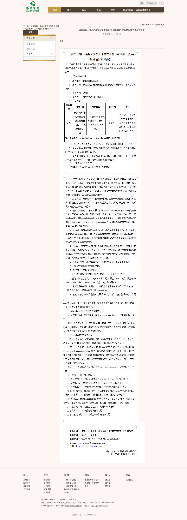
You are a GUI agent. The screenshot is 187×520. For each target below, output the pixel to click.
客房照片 (47, 480)
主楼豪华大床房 (70, 483)
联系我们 (30, 43)
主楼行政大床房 (70, 480)
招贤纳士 (53, 500)
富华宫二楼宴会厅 (92, 480)
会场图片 (47, 483)
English (150, 3)
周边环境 (30, 49)
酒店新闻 (155, 25)
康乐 (113, 9)
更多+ (66, 492)
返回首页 (142, 3)
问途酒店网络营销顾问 (73, 506)
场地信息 (129, 480)
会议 (128, 475)
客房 (84, 9)
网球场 (107, 486)
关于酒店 (30, 54)
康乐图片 (47, 492)
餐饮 (99, 9)
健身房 (107, 483)
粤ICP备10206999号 (99, 506)
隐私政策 (72, 500)
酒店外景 (47, 489)
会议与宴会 (128, 9)
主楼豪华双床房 (70, 486)
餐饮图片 (47, 486)
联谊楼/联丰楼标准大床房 (74, 489)
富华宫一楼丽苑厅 (92, 483)
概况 (25, 475)
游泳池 (107, 480)
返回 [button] (30, 32)
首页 (142, 25)
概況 (55, 9)
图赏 (69, 9)
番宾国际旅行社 (143, 9)
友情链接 (63, 500)
